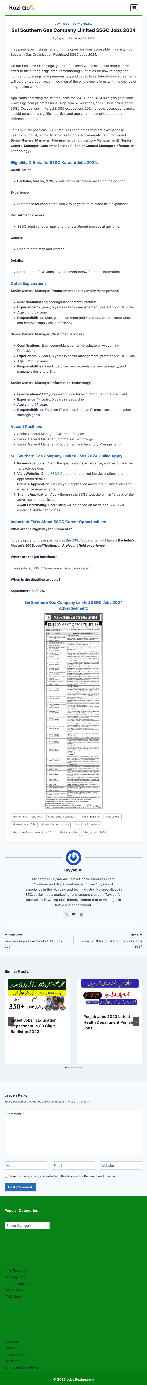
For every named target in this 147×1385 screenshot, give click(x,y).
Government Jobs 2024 (27, 816)
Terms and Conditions (21, 1367)
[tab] (66, 1067)
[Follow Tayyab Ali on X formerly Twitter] (66, 914)
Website (107, 1166)
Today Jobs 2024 (94, 832)
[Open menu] (134, 7)
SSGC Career (43, 568)
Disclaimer (12, 1361)
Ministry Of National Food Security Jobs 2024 (112, 940)
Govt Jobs (62, 23)
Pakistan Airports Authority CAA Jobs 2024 (33, 940)
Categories (11, 1220)
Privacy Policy (15, 1354)
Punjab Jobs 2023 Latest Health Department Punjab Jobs (108, 1022)
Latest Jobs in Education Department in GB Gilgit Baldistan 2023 (33, 1026)
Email (59, 1166)
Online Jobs (14, 1290)
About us (12, 1341)
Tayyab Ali (63, 38)
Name (12, 1166)
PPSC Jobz (13, 1297)
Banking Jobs (15, 1277)
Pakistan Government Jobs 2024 (33, 832)
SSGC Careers (61, 474)
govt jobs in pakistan (61, 816)
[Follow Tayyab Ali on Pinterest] (81, 914)
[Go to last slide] (11, 1021)
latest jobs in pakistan (55, 824)
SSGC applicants (84, 540)
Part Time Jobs (16, 1271)
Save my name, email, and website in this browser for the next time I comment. (63, 1176)
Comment (15, 1114)
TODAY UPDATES (81, 23)
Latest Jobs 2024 (24, 824)
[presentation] (37, 995)
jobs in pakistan (90, 816)
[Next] (136, 1021)
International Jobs (18, 1284)
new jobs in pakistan (87, 824)
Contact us (13, 1348)
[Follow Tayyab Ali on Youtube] (73, 914)
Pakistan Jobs (68, 832)
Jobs (70, 1379)
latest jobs (112, 816)
